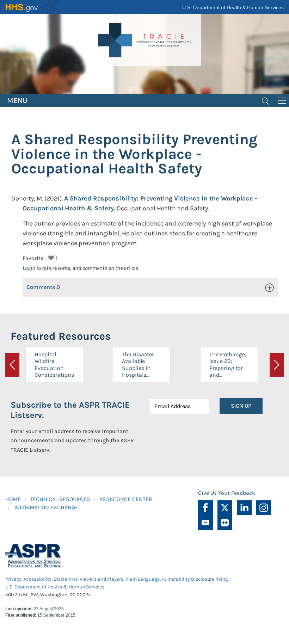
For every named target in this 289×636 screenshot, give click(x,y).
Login (29, 268)
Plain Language (142, 579)
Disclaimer (66, 579)
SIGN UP (241, 405)
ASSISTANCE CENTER (125, 499)
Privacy (13, 579)
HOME (13, 499)
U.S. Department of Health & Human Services (233, 7)
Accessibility (37, 579)
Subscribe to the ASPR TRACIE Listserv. (70, 410)
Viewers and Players (101, 579)
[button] (50, 257)
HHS (33, 7)
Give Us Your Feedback (226, 492)
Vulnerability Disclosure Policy (195, 579)
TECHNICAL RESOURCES (60, 499)
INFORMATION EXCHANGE (46, 507)
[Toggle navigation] (265, 100)
